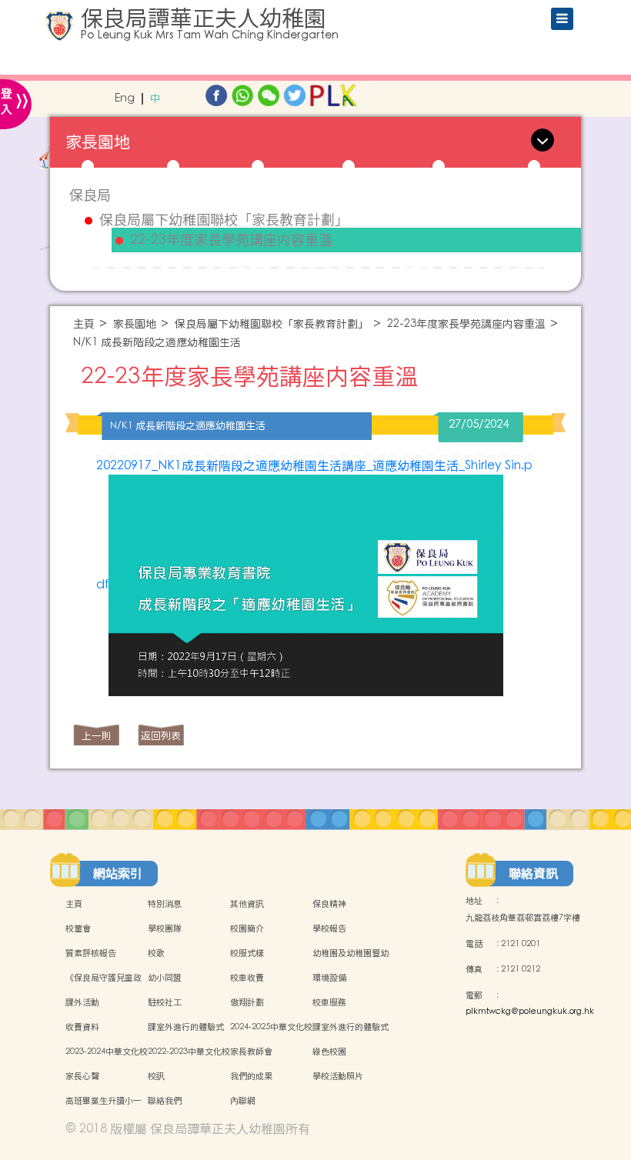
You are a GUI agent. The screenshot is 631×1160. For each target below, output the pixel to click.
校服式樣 (247, 953)
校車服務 (329, 1002)
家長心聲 (82, 1076)
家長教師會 (251, 1051)
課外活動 (82, 1002)
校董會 (78, 928)
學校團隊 (165, 928)
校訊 (156, 1076)
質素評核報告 (90, 953)
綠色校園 (329, 1051)
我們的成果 (251, 1076)
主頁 (84, 324)
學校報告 (329, 928)
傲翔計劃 (247, 1002)
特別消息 (165, 904)
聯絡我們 (165, 1101)
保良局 (90, 195)
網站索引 (117, 873)
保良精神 (329, 904)
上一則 (97, 735)
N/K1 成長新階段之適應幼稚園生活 (157, 342)
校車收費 (247, 978)
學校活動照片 (337, 1076)
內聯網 (242, 1101)
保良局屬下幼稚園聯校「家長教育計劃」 (224, 220)
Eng (125, 98)
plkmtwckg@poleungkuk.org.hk (530, 1011)
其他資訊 (247, 904)
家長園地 (134, 324)
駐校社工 (165, 1002)
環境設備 (329, 978)
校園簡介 (247, 928)
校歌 (156, 953)
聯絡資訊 (533, 873)
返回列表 (161, 735)
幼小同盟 (165, 978)
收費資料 (82, 1027)
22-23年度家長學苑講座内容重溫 (231, 240)
